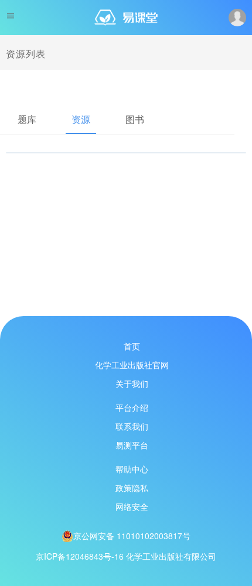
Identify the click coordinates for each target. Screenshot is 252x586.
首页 (132, 346)
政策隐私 (131, 488)
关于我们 (131, 383)
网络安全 (131, 506)
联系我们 (131, 426)
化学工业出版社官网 (132, 365)
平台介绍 (131, 407)
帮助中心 (131, 469)
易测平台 (131, 445)
